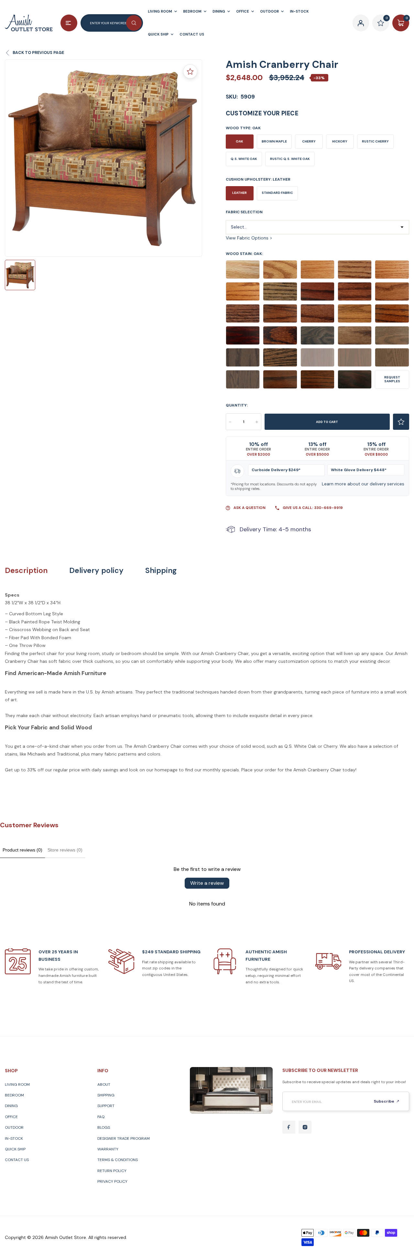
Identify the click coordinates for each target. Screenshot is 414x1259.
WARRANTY (107, 1149)
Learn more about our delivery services (363, 484)
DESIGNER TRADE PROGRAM (123, 1138)
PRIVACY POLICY (112, 1181)
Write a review (207, 883)
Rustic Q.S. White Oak (290, 159)
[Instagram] (305, 1127)
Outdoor (14, 1127)
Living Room (17, 1084)
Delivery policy (96, 570)
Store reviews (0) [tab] (65, 849)
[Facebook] (288, 1127)
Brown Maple (274, 141)
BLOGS (103, 1127)
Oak (239, 141)
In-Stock (14, 1138)
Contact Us (17, 1159)
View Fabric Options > (249, 238)
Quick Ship (15, 1149)
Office (11, 1116)
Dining (11, 1105)
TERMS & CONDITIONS (117, 1159)
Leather (239, 193)
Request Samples (392, 379)
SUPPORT (105, 1105)
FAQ (100, 1116)
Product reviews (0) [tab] (22, 849)
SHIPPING (105, 1095)
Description (26, 570)
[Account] (361, 23)
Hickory (339, 141)
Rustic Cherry (375, 141)
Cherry (309, 141)
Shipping (161, 570)
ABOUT (103, 1084)
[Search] (134, 23)
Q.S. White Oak (244, 159)
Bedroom (14, 1095)
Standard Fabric (277, 193)
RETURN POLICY (111, 1170)
